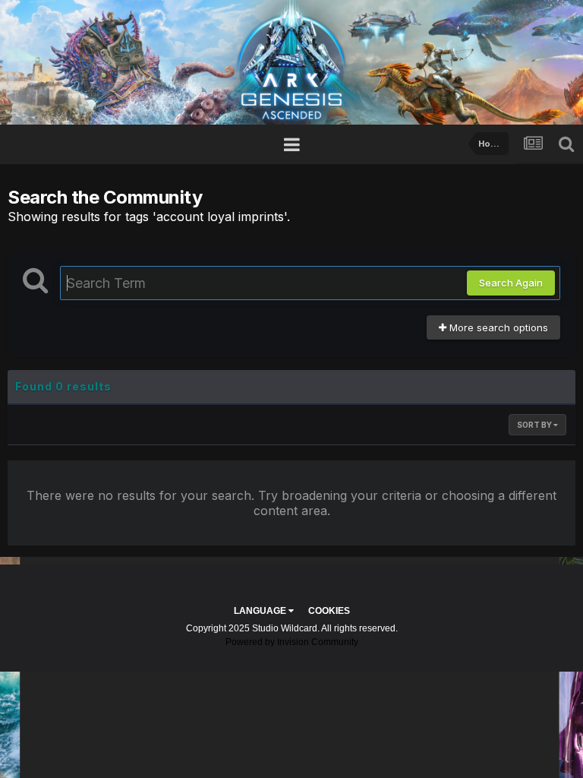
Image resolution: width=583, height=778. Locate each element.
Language (261, 611)
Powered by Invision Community (291, 642)
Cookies (329, 611)
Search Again (511, 283)
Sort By (535, 424)
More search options (497, 327)
